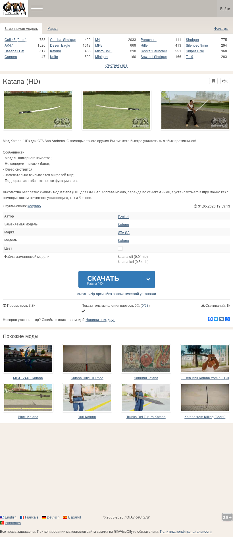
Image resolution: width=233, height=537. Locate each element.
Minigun (101, 56)
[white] (120, 248)
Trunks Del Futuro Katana (146, 416)
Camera (11, 56)
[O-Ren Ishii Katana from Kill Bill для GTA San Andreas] (205, 359)
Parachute (149, 39)
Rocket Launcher (154, 50)
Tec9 (189, 56)
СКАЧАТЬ (103, 279)
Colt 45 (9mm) (15, 39)
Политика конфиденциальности (186, 531)
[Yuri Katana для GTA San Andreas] (87, 397)
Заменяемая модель (21, 28)
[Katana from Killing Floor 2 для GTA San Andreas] (205, 397)
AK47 (9, 45)
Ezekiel (123, 216)
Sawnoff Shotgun (154, 56)
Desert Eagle (60, 45)
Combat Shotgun (63, 39)
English (10, 517)
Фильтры (221, 28)
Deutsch (53, 517)
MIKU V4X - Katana (28, 377)
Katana (55, 50)
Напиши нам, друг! (100, 319)
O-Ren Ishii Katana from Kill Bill (205, 377)
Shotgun (192, 39)
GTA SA (124, 232)
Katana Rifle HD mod (87, 377)
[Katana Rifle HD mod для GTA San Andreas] (87, 359)
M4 (97, 39)
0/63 (145, 305)
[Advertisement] (116, 469)
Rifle (144, 45)
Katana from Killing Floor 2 (204, 416)
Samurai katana (146, 377)
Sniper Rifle (195, 50)
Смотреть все (116, 65)
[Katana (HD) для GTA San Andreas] (38, 110)
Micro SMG (103, 50)
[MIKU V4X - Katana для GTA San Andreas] (28, 359)
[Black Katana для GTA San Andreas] (28, 397)
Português (13, 522)
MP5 (98, 45)
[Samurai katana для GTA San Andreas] (146, 359)
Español (74, 517)
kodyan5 (34, 205)
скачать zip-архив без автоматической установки (116, 293)
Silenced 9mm (197, 45)
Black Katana (28, 416)
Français (31, 517)
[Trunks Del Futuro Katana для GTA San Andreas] (146, 397)
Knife (54, 56)
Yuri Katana (87, 416)
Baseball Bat (14, 50)
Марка (52, 28)
